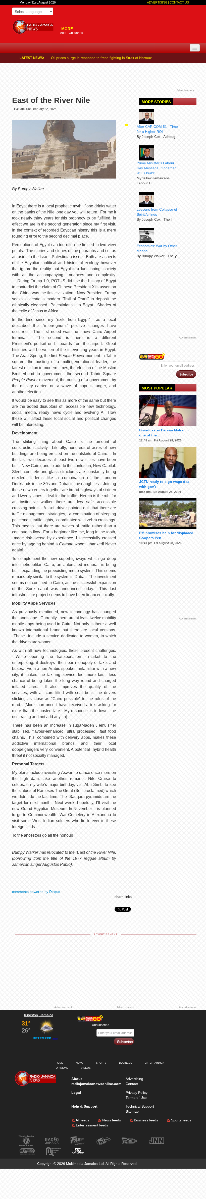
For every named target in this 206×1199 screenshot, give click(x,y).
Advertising (157, 2)
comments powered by (36, 892)
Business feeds (145, 1120)
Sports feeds (180, 1120)
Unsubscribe (100, 1025)
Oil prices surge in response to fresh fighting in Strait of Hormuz (101, 58)
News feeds (111, 1120)
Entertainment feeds (91, 1125)
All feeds (82, 1120)
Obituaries (76, 33)
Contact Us (179, 2)
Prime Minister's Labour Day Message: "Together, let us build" (157, 168)
